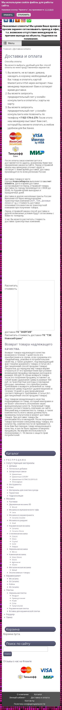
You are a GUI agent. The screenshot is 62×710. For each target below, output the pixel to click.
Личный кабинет (17, 697)
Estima (12, 584)
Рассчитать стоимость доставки (28, 337)
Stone (14, 560)
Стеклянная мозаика (18, 533)
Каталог (38, 694)
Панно (9, 617)
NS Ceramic (14, 587)
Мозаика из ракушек (18, 520)
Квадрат (15, 596)
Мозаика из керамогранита (21, 515)
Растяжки (13, 501)
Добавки (13, 466)
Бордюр (10, 614)
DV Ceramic (14, 581)
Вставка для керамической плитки (24, 611)
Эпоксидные (17, 482)
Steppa (15, 546)
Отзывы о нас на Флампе (17, 661)
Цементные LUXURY (20, 477)
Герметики (14, 492)
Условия (49, 9)
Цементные (16, 474)
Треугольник (17, 606)
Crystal (15, 541)
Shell (14, 523)
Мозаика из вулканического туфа (24, 509)
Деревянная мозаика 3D (20, 504)
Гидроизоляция (16, 495)
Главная (7, 49)
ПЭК (38, 200)
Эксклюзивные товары (19, 572)
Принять (8, 15)
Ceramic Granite (18, 518)
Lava (14, 512)
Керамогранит (13, 575)
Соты (14, 603)
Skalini (14, 565)
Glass (14, 539)
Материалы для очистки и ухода (23, 490)
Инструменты (15, 484)
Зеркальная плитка (17, 593)
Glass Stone (17, 557)
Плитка (9, 590)
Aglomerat (16, 562)
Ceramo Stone (18, 531)
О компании (23, 694)
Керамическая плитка (19, 608)
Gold (14, 544)
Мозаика (10, 498)
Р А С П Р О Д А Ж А (16, 459)
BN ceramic (14, 578)
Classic (15, 536)
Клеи (11, 487)
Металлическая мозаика (20, 567)
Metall (14, 570)
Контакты (29, 700)
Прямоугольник (18, 598)
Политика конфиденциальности (29, 703)
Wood (14, 507)
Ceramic (15, 528)
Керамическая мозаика (19, 525)
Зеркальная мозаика (18, 549)
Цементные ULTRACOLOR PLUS (24, 479)
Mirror (14, 552)
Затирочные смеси (17, 471)
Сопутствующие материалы (20, 463)
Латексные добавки (18, 468)
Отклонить (23, 15)
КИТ (33, 200)
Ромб (14, 601)
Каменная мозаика (17, 554)
